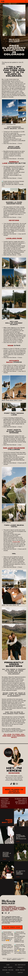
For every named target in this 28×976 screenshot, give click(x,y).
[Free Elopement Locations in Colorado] (14, 20)
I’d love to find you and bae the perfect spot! (13, 736)
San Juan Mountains (14, 448)
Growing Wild (16, 541)
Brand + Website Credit (14, 959)
